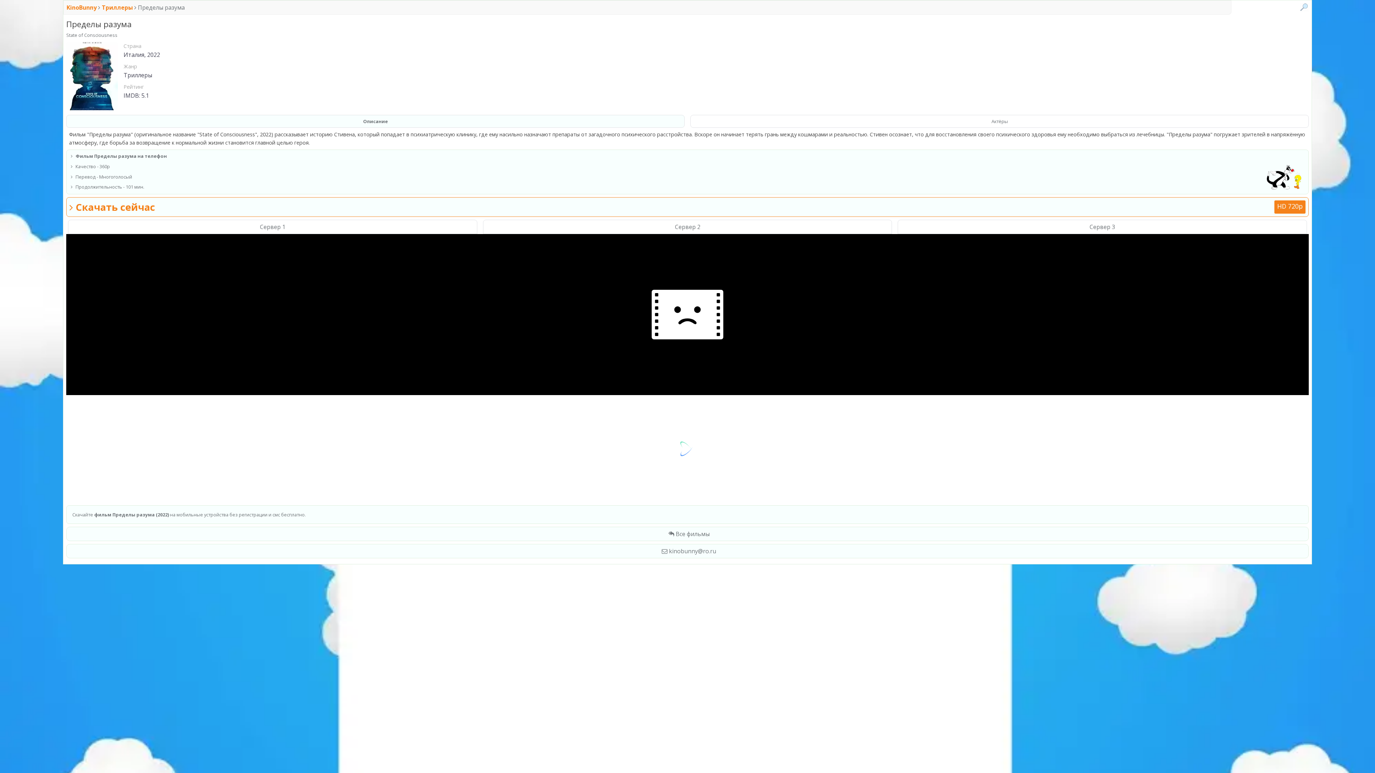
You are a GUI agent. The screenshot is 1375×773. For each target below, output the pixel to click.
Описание (375, 121)
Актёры (1000, 121)
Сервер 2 (687, 227)
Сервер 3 (1102, 227)
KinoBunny (82, 7)
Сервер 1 (272, 227)
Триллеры (117, 7)
